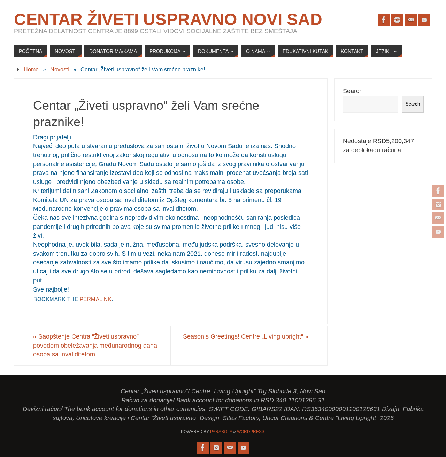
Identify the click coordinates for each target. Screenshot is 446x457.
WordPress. (251, 431)
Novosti (59, 69)
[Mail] (438, 218)
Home (31, 69)
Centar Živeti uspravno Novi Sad (168, 19)
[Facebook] (438, 191)
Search (353, 90)
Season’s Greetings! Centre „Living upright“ (245, 336)
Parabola (221, 431)
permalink (96, 299)
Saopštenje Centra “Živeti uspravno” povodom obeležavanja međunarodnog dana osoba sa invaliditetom (95, 345)
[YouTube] (438, 232)
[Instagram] (438, 204)
